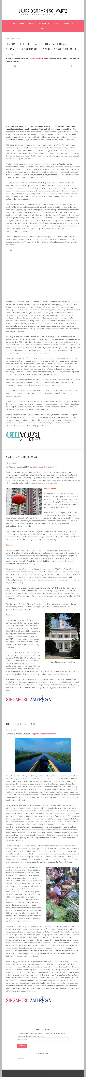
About (22, 23)
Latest (32, 23)
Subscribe (22, 1046)
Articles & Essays (63, 23)
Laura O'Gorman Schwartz (43, 11)
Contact (43, 29)
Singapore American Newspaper (44, 467)
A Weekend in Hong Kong (21, 457)
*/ (43, 1073)
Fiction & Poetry (45, 23)
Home (14, 23)
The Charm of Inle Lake (20, 724)
